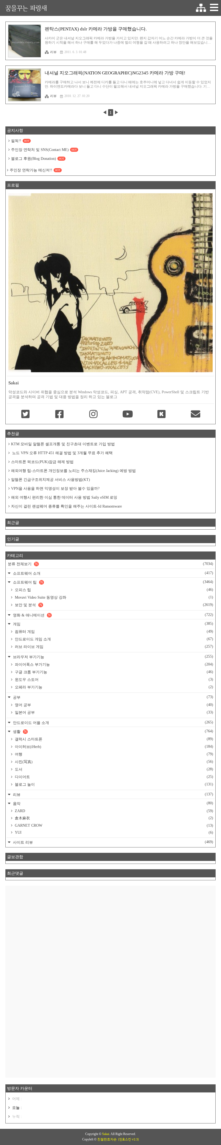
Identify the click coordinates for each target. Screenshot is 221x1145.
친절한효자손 (107, 1139)
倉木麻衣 (113, 818)
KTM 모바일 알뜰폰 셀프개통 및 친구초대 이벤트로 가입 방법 (63, 444)
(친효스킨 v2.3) (128, 1139)
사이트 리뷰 (112, 842)
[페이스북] (59, 414)
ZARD (113, 811)
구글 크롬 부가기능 (113, 672)
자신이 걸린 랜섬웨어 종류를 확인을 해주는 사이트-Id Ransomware (66, 506)
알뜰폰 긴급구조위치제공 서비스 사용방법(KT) (50, 480)
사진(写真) (113, 762)
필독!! (20, 141)
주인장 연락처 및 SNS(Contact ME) (44, 150)
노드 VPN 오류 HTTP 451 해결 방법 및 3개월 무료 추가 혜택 (62, 453)
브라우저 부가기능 (112, 656)
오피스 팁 (113, 590)
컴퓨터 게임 (113, 631)
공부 (112, 697)
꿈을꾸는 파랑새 (26, 8)
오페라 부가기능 (113, 687)
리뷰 (53, 52)
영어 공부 (113, 705)
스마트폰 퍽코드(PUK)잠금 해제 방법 (42, 462)
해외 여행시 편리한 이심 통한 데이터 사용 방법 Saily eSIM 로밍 (64, 497)
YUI (113, 832)
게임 (112, 624)
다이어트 (113, 777)
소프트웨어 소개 (112, 573)
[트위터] (25, 414)
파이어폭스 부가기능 (113, 664)
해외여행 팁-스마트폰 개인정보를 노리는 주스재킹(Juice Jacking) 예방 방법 (73, 471)
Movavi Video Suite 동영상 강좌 (113, 597)
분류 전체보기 (110, 564)
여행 (113, 754)
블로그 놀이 (113, 784)
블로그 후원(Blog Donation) (37, 159)
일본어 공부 (113, 712)
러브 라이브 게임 (113, 646)
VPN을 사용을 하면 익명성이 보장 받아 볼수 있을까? (55, 489)
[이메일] (196, 414)
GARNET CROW (113, 825)
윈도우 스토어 (113, 679)
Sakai (105, 1134)
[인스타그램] (93, 414)
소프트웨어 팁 (112, 582)
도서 (113, 769)
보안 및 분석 (113, 605)
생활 (112, 731)
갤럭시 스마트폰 (113, 739)
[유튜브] (127, 414)
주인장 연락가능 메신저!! (35, 170)
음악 (112, 803)
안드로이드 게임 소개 (113, 639)
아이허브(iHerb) (113, 746)
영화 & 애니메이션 (112, 615)
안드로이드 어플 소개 (112, 722)
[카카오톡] (161, 414)
